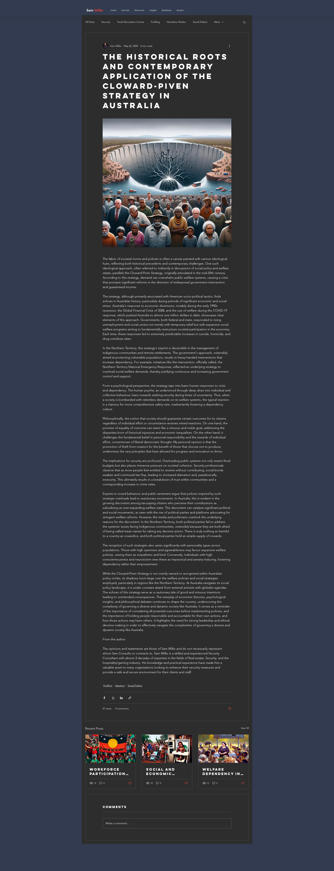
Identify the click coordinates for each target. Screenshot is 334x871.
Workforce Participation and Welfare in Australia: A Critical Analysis (110, 771)
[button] (244, 22)
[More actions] (229, 46)
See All (245, 728)
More (217, 21)
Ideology (120, 685)
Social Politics (200, 21)
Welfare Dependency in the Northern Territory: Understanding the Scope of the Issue (222, 771)
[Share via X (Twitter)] (112, 697)
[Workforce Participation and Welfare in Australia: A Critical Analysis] (110, 749)
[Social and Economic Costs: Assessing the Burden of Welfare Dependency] (167, 749)
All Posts (89, 21)
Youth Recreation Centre (130, 21)
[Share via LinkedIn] (121, 697)
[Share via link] (130, 697)
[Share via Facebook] (104, 697)
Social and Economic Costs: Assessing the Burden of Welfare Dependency (165, 771)
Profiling (155, 21)
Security (105, 21)
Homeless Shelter (176, 21)
